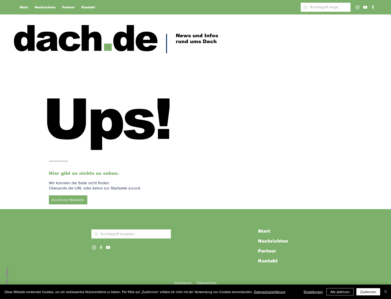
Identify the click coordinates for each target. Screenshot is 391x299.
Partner (267, 250)
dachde (85, 38)
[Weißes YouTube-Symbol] (108, 247)
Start (264, 231)
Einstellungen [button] (313, 292)
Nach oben (7, 279)
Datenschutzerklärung (269, 292)
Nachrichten (273, 240)
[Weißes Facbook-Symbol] (101, 247)
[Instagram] (357, 7)
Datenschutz (207, 283)
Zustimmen (368, 292)
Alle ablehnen (340, 292)
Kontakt (268, 260)
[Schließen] (385, 291)
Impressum (182, 283)
